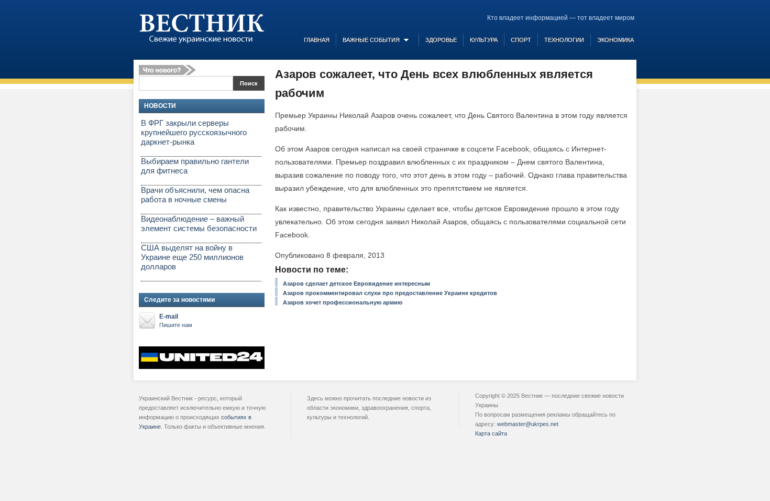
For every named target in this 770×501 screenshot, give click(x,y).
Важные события (371, 40)
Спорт (521, 40)
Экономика (615, 40)
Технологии (564, 40)
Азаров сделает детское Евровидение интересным (356, 283)
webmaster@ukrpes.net (527, 424)
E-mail (175, 320)
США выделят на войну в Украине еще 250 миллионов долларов (192, 257)
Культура (484, 40)
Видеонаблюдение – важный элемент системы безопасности (199, 223)
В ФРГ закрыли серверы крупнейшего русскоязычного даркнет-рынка (194, 132)
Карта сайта (491, 433)
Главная (316, 40)
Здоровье (441, 40)
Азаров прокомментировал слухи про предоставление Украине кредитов (390, 293)
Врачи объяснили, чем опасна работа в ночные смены (195, 195)
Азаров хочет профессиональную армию (342, 302)
